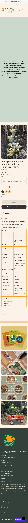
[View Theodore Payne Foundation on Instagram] (2, 519)
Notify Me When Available (14, 207)
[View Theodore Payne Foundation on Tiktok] (6, 519)
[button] (19, 10)
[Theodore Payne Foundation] (7, 10)
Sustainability (4, 310)
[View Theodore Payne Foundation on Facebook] (9, 519)
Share (5, 172)
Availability (6, 177)
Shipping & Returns (6, 314)
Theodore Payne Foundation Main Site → (14, 1)
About (3, 513)
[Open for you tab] (23, 518)
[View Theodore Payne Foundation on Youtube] (12, 519)
